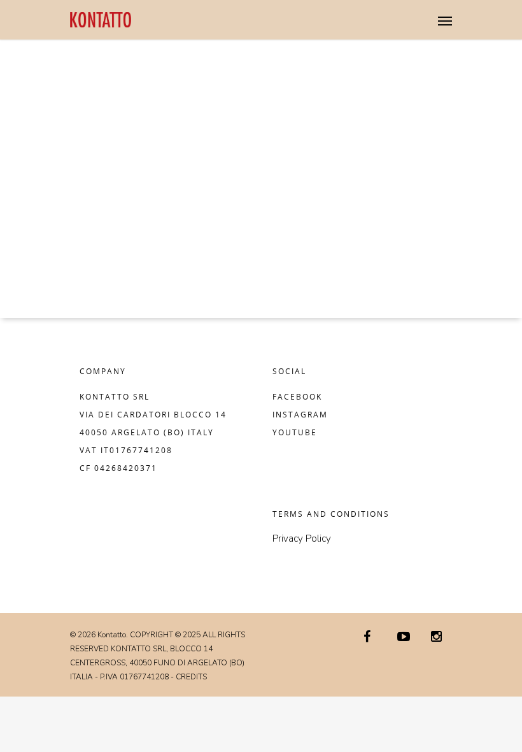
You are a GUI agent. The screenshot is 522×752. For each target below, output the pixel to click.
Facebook (297, 396)
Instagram (300, 414)
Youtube (294, 432)
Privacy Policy (301, 538)
